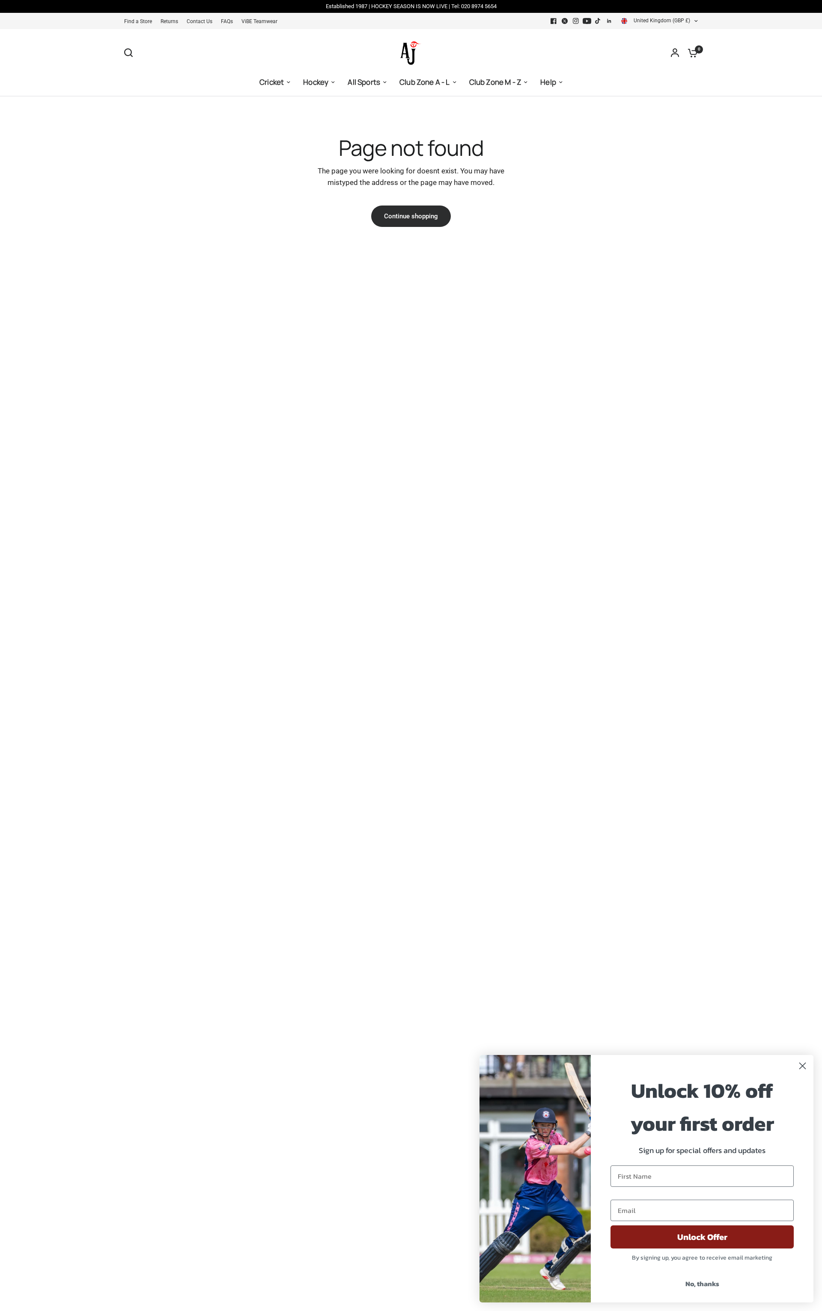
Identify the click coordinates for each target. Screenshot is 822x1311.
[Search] (130, 52)
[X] (564, 21)
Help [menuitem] (548, 82)
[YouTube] (587, 21)
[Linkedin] (609, 21)
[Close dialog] (802, 1065)
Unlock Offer (702, 1237)
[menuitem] (140, 22)
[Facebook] (553, 21)
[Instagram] (575, 21)
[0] (690, 52)
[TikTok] (598, 21)
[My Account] (675, 52)
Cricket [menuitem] (271, 82)
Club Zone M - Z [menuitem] (495, 82)
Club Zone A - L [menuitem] (424, 82)
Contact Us (199, 21)
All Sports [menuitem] (364, 82)
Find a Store (138, 21)
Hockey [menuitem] (315, 82)
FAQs (227, 21)
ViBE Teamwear (259, 21)
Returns (169, 21)
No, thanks (702, 1283)
